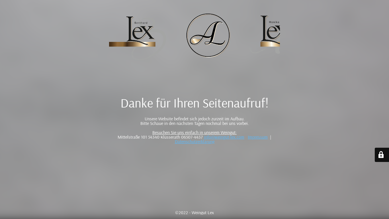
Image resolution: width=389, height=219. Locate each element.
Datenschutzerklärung (194, 141)
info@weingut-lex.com (224, 137)
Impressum (258, 137)
